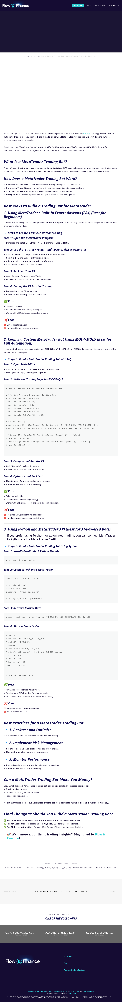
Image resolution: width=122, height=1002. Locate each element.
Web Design (74, 991)
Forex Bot (67, 867)
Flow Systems (88, 991)
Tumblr (84, 892)
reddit (75, 892)
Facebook (47, 892)
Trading (74, 863)
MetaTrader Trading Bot (84, 867)
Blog (65, 963)
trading (86, 134)
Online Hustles (61, 863)
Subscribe (68, 956)
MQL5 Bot (113, 867)
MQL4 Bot (101, 867)
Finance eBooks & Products (74, 970)
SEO (65, 991)
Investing (49, 863)
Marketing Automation (37, 991)
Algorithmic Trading (15, 867)
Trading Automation (71, 869)
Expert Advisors (53, 867)
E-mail (38, 892)
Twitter (57, 892)
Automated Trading (35, 867)
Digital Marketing (55, 991)
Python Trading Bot (51, 869)
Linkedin (66, 892)
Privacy (72, 994)
